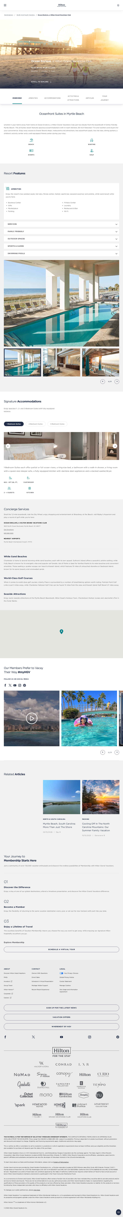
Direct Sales (36, 977)
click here (37, 1190)
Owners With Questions (40, 973)
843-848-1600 (8, 533)
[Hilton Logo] (61, 1052)
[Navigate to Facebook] (5, 685)
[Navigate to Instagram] (19, 685)
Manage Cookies (65, 985)
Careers (6, 998)
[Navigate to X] (10, 685)
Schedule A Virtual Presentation (42, 981)
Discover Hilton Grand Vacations (14, 973)
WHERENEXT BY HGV (61, 1026)
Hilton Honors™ (9, 989)
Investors (7, 981)
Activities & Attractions (73, 98)
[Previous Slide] (102, 381)
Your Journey (105, 98)
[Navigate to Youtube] (14, 685)
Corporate (7, 993)
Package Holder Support (40, 985)
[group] (61, 807)
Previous (2, 446)
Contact (36, 969)
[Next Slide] (117, 381)
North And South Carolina (26, 15)
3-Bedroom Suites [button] (57, 424)
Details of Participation (61, 1162)
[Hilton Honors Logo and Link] (61, 1125)
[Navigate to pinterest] (24, 685)
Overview (17, 98)
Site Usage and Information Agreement (69, 991)
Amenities (33, 98)
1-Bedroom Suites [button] (14, 424)
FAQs (5, 977)
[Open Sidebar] (5, 5)
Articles (90, 98)
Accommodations (52, 98)
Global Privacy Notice (67, 977)
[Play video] (31, 718)
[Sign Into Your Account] (118, 5)
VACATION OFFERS (61, 1017)
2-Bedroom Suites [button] (36, 424)
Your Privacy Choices (71, 973)
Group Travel (8, 985)
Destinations (8, 15)
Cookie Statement (66, 981)
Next (121, 446)
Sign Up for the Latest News (61, 1008)
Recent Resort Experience (40, 989)
